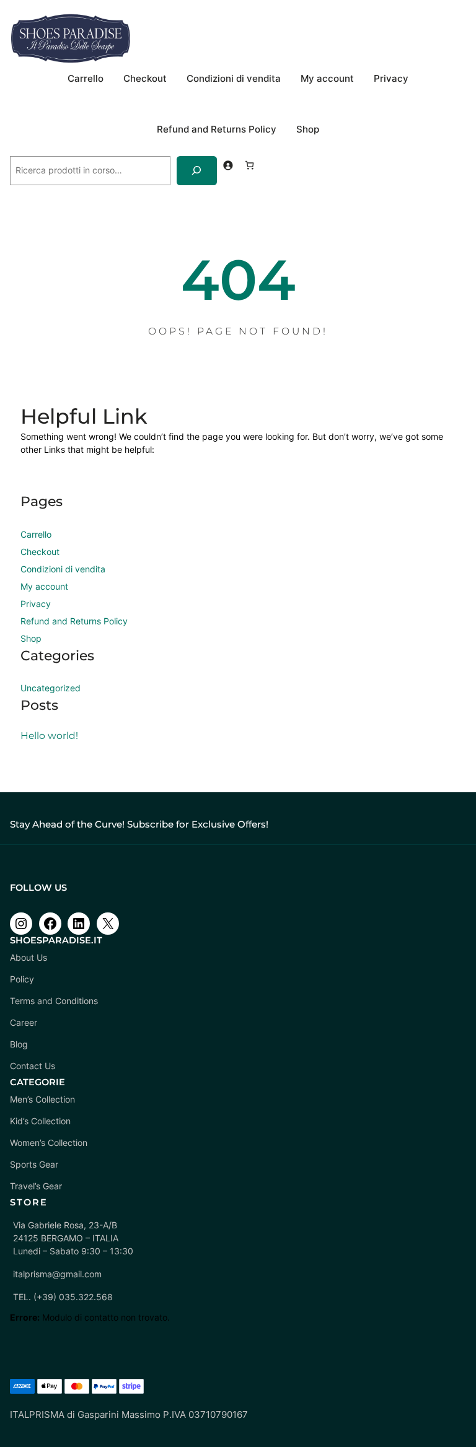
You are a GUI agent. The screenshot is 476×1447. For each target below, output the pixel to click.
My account (327, 78)
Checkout (145, 78)
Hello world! (49, 735)
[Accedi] (228, 165)
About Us (28, 957)
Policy (22, 979)
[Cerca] (197, 170)
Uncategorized (50, 688)
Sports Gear (34, 1164)
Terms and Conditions (54, 1000)
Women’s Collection (48, 1142)
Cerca (22, 150)
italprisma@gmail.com (57, 1274)
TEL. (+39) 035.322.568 (63, 1297)
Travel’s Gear (36, 1186)
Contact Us (32, 1065)
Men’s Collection (42, 1099)
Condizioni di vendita (234, 78)
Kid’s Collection (40, 1121)
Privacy (391, 78)
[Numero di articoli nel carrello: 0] (249, 165)
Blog (19, 1044)
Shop (307, 129)
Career (23, 1022)
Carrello (86, 78)
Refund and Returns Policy (216, 129)
